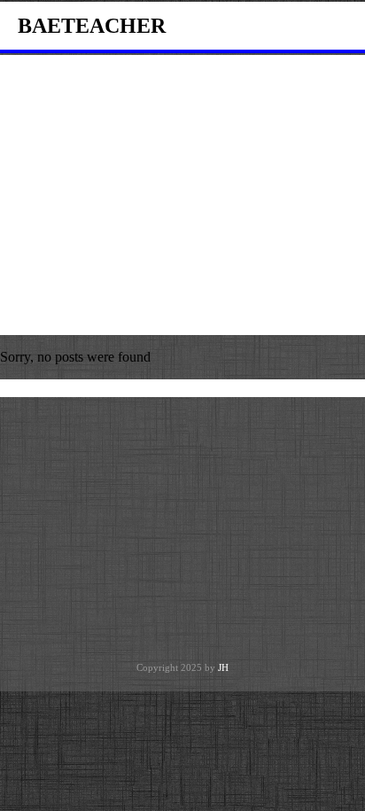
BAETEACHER (92, 25)
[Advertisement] (182, 195)
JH (223, 667)
